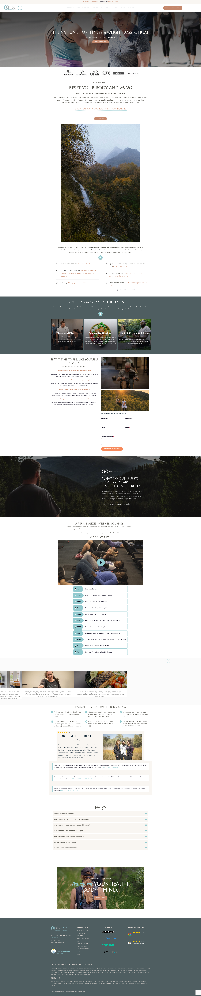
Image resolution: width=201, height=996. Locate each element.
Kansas (131, 968)
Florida (100, 968)
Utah (120, 972)
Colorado (81, 968)
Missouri (88, 970)
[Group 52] (101, 559)
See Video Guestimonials (87, 264)
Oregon (72, 972)
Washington (137, 972)
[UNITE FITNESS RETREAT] (59, 926)
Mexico (71, 974)
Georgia (105, 968)
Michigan (69, 970)
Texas (117, 972)
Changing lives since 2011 (77, 283)
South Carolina (95, 972)
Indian (122, 968)
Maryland (54, 970)
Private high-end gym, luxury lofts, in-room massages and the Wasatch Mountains (78, 273)
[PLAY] (105, 469)
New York (135, 970)
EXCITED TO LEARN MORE (111, 449)
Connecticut (87, 968)
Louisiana (142, 968)
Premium (57, 724)
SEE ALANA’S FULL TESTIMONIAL (82, 779)
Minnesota (75, 970)
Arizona (63, 968)
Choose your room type (131, 712)
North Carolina (143, 970)
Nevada (105, 970)
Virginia (131, 972)
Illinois (118, 968)
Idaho (114, 968)
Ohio (61, 972)
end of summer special (91, 2)
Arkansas (69, 968)
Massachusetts (61, 970)
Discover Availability (120, 266)
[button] (164, 661)
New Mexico (128, 970)
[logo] (13, 5)
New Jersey (121, 970)
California (75, 968)
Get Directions (55, 937)
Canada (66, 974)
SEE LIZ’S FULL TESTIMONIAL (110, 767)
